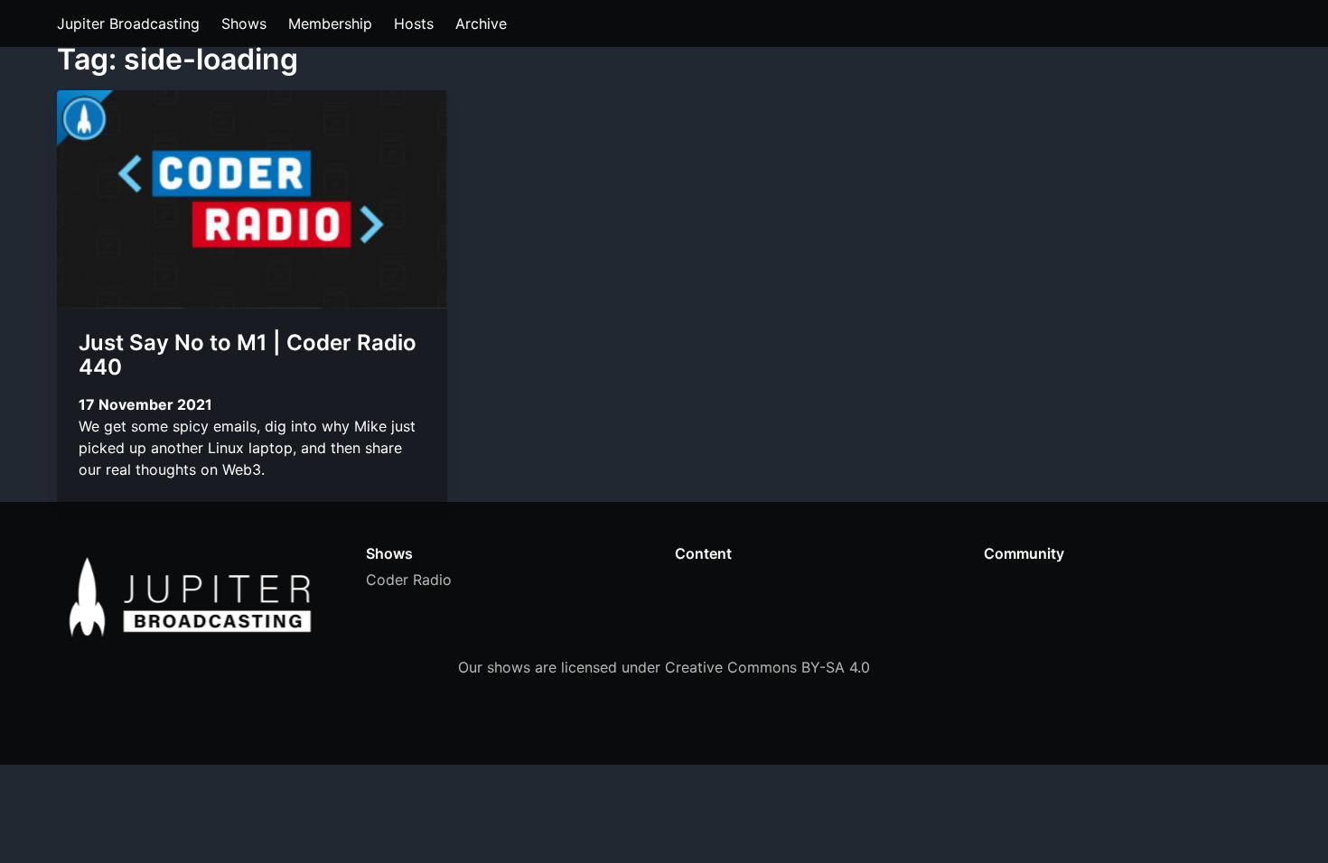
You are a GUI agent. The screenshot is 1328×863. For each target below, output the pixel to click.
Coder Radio (409, 580)
